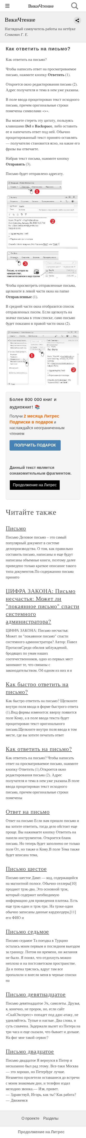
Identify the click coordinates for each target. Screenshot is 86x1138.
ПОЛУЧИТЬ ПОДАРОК (35, 445)
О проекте (30, 1118)
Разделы (51, 1118)
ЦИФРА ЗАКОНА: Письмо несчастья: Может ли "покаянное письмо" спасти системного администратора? (42, 606)
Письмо (16, 528)
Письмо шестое (26, 868)
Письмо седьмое (27, 931)
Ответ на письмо (28, 811)
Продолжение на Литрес (35, 485)
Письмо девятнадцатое (36, 994)
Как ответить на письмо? (39, 749)
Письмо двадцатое (30, 1051)
